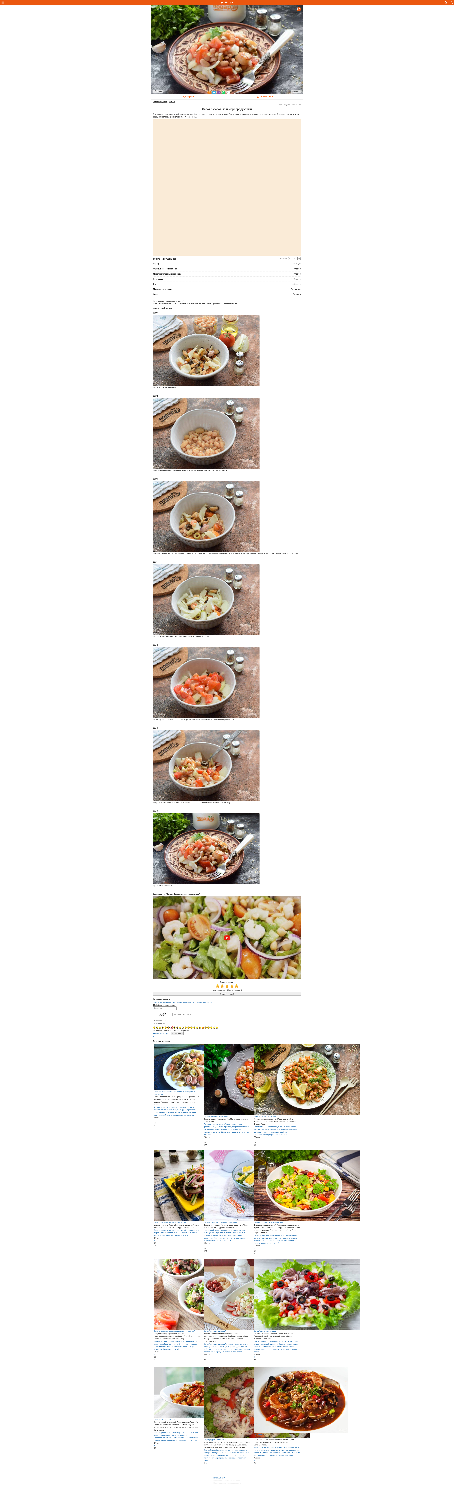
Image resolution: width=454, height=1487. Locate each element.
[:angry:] (194, 1027)
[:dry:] (160, 1027)
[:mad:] (174, 1027)
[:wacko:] (205, 1027)
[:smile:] (188, 1027)
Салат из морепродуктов (164, 1419)
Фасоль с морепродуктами (265, 1116)
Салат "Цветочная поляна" (265, 1331)
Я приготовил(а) (227, 994)
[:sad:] (208, 1027)
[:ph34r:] (177, 1027)
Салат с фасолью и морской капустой (170, 1222)
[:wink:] (197, 1027)
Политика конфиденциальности (227, 1483)
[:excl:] (203, 1027)
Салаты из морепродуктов (164, 1002)
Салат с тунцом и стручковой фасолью (220, 1222)
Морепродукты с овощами (215, 1440)
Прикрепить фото (163, 1033)
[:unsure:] (163, 1027)
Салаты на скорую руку (186, 1002)
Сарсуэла (258, 1434)
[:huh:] (214, 1027)
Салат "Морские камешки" (215, 1331)
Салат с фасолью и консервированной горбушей (174, 1331)
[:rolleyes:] (200, 1027)
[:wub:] (171, 1027)
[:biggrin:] (157, 1027)
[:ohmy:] (154, 1027)
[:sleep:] (186, 1027)
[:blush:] (168, 1027)
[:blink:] (183, 1027)
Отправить (178, 1033)
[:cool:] (165, 1027)
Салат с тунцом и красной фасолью (269, 1222)
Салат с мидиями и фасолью (216, 1116)
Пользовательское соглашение (226, 1480)
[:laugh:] (180, 1027)
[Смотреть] (227, 938)
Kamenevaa (296, 105)
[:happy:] (211, 1027)
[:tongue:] (191, 1027)
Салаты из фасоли (204, 1002)
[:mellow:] (217, 1027)
